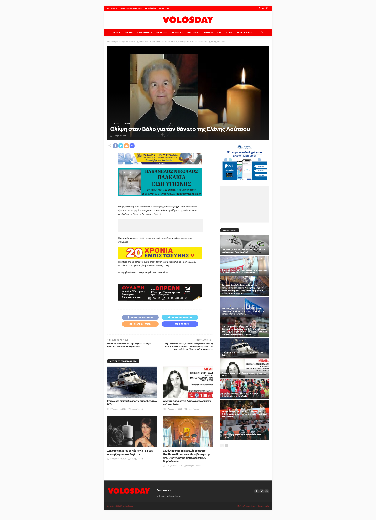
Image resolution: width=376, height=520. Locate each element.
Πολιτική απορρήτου (246, 506)
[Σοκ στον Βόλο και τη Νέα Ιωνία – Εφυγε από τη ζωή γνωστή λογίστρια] (132, 431)
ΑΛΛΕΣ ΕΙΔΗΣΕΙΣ (245, 32)
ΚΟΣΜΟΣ (208, 32)
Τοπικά (127, 123)
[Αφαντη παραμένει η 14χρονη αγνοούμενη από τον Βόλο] (188, 382)
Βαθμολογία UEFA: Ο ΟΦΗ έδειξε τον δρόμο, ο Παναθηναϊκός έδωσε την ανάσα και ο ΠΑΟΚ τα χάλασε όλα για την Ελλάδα (243, 311)
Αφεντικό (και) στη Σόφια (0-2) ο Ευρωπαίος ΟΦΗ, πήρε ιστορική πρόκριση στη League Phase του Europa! (244, 414)
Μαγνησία (190, 466)
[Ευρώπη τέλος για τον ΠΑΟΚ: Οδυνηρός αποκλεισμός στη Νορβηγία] (244, 389)
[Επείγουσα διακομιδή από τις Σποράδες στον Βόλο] (132, 382)
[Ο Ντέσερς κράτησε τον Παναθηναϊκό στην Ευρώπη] (244, 430)
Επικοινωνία (263, 506)
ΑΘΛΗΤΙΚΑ (161, 32)
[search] (262, 32)
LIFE (219, 32)
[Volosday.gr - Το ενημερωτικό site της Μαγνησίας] (188, 19)
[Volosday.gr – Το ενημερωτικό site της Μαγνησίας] (129, 490)
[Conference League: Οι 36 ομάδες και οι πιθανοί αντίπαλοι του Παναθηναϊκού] (244, 245)
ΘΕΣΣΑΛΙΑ (192, 32)
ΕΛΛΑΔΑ (176, 32)
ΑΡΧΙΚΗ (116, 32)
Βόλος (116, 123)
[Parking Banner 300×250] (245, 161)
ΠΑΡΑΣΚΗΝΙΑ (143, 32)
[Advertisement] (160, 225)
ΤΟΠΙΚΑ (129, 32)
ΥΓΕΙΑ (229, 32)
